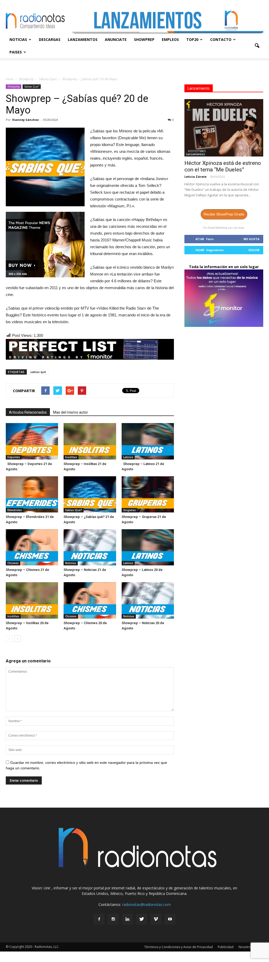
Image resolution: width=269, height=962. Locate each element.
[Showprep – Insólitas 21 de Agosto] (90, 441)
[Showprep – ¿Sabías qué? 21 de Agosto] (90, 494)
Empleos (170, 39)
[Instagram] (113, 919)
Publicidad (226, 947)
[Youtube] (170, 919)
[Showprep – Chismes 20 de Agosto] (90, 600)
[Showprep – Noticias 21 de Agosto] (90, 547)
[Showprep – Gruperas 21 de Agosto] (148, 494)
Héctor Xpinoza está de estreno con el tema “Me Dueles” (222, 166)
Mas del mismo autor (70, 412)
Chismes (13, 563)
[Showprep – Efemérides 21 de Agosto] (32, 494)
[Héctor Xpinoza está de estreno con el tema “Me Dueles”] (223, 127)
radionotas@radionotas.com (146, 904)
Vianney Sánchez (25, 120)
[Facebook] (99, 919)
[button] (257, 46)
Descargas (49, 39)
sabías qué (38, 372)
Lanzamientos (82, 39)
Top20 (192, 39)
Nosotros (246, 947)
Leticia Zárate (195, 177)
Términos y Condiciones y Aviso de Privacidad (178, 947)
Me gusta (252, 239)
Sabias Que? (31, 86)
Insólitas (71, 457)
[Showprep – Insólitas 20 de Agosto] (32, 600)
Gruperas (129, 510)
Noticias (18, 39)
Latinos (128, 457)
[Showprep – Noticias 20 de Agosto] (148, 600)
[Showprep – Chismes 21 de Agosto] (32, 547)
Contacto (220, 39)
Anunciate (116, 39)
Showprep (144, 39)
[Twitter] (141, 919)
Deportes (13, 457)
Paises (15, 52)
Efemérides (14, 510)
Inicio (10, 79)
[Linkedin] (127, 919)
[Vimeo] (156, 919)
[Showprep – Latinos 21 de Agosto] (148, 441)
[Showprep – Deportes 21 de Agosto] (32, 441)
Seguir (254, 250)
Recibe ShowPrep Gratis (224, 214)
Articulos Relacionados (28, 412)
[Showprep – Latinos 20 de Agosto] (148, 547)
